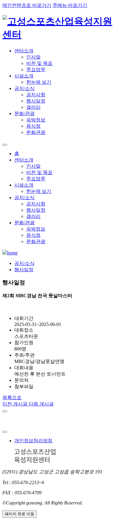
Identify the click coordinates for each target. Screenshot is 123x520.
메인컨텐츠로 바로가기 (26, 5)
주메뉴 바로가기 (70, 5)
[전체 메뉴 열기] (4, 145)
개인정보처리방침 (33, 440)
